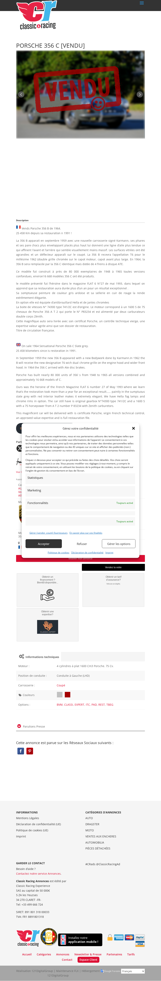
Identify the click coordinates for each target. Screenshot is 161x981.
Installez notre (83, 940)
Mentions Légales (27, 818)
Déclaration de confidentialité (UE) (38, 824)
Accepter (43, 544)
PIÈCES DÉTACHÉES (97, 848)
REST (101, 704)
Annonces (62, 954)
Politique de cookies (58, 552)
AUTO (89, 818)
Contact (67, 960)
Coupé (61, 685)
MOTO (89, 830)
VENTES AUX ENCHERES (100, 836)
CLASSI (68, 704)
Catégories (44, 954)
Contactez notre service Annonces (38, 873)
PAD (94, 704)
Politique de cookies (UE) (32, 830)
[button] (133, 428)
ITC (88, 704)
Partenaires (114, 954)
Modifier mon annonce (80, 558)
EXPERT (79, 704)
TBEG (109, 704)
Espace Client (88, 960)
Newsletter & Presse (88, 954)
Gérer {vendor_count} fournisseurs (48, 533)
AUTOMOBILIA (94, 842)
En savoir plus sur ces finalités (86, 533)
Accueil (27, 954)
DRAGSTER (92, 824)
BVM (60, 704)
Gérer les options (118, 544)
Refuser (82, 544)
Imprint (109, 552)
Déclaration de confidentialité (87, 552)
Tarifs (131, 954)
